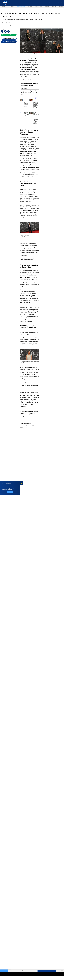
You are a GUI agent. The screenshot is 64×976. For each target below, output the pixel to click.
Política (13, 6)
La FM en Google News (9, 38)
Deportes (54, 6)
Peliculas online (27, 425)
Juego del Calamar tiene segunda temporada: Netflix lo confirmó (29, 386)
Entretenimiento (21, 6)
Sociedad (61, 6)
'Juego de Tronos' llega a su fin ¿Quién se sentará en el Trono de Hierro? (29, 92)
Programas (54, 2)
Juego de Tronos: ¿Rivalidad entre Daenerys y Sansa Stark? (29, 258)
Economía (30, 6)
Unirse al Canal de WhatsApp (9, 34)
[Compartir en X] (5, 31)
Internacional (38, 6)
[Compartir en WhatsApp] (8, 31)
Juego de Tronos (23, 427)
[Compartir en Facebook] (2, 31)
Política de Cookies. (8, 489)
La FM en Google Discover (10, 41)
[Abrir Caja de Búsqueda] (61, 2)
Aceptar (10, 492)
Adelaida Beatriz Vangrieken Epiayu (9, 22)
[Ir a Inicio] (4, 3)
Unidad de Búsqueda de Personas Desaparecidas (30, 970)
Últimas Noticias (4, 970)
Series (21, 425)
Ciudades (47, 6)
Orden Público (4, 6)
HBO (33, 425)
